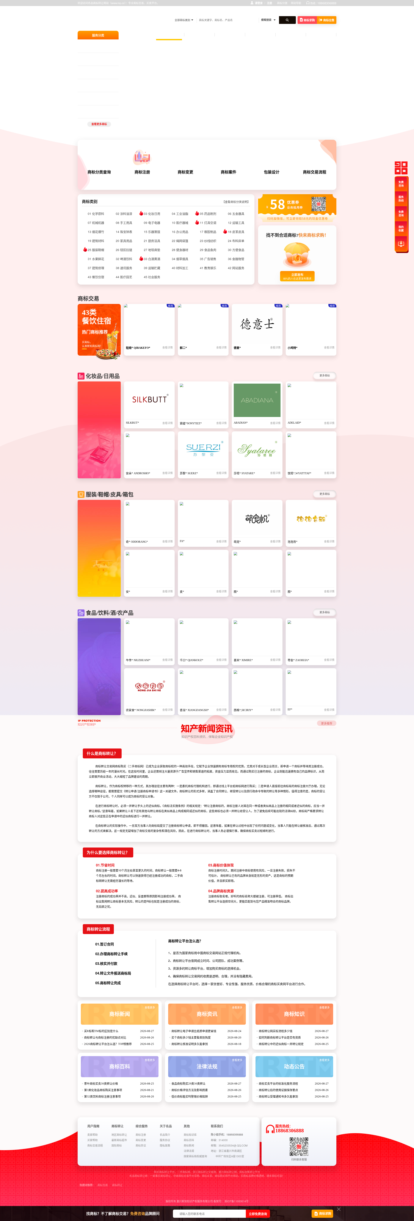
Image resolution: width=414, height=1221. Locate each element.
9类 (103, 44)
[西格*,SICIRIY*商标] (257, 688)
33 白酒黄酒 (152, 259)
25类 (90, 44)
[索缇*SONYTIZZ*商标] (203, 401)
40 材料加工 (180, 268)
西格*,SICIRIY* (243, 710)
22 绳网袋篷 (180, 241)
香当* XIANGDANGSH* (194, 710)
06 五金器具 (236, 213)
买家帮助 (92, 1140)
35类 (90, 83)
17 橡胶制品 (208, 231)
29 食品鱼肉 (208, 250)
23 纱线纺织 (208, 241)
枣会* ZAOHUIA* (298, 660)
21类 (104, 109)
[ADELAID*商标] (311, 401)
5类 (94, 57)
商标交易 (102, 1185)
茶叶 (208, 13)
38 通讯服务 (124, 268)
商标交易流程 (95, 1145)
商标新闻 (132, 1011)
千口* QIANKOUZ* (191, 660)
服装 (189, 13)
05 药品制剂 (208, 213)
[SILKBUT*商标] (149, 401)
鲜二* (183, 347)
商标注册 (199, 35)
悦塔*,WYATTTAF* (299, 473)
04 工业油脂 (180, 213)
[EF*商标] (311, 688)
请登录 (259, 3)
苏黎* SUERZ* (189, 473)
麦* (182, 591)
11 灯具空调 (208, 222)
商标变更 (141, 1140)
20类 (97, 109)
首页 (169, 34)
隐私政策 (165, 1145)
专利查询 (290, 35)
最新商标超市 (119, 1140)
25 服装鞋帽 (96, 250)
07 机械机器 (96, 222)
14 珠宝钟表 (124, 231)
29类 (90, 70)
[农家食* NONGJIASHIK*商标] (149, 688)
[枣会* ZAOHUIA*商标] (311, 638)
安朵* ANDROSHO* (138, 473)
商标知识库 (190, 1134)
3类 (89, 57)
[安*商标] (149, 570)
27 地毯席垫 (152, 250)
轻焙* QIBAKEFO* (138, 347)
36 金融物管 (236, 259)
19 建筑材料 (96, 241)
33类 (97, 96)
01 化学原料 (96, 213)
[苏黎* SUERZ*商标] (203, 451)
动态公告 (307, 1064)
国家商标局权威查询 (195, 1156)
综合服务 (260, 35)
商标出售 (328, 20)
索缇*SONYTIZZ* (191, 423)
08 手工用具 (124, 222)
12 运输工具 (236, 222)
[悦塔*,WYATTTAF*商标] (311, 451)
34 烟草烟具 (180, 259)
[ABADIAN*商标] (257, 401)
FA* (182, 541)
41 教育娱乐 (208, 268)
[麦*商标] (203, 570)
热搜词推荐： (87, 1185)
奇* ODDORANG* (137, 541)
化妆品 (199, 13)
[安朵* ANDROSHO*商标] (149, 451)
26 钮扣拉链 (124, 250)
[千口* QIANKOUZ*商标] (203, 638)
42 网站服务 (236, 268)
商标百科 (132, 1064)
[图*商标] (257, 570)
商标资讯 (219, 1011)
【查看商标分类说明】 (236, 201)
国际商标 (116, 1145)
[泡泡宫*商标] (311, 520)
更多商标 (325, 375)
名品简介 (165, 1134)
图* (236, 591)
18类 (97, 44)
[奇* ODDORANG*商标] (149, 520)
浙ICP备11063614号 (236, 1201)
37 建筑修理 (96, 268)
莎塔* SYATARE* (244, 473)
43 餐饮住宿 (96, 277)
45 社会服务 (152, 277)
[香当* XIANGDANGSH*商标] (203, 688)
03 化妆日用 (152, 213)
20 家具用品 (124, 241)
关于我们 (321, 35)
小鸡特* (293, 347)
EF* (290, 709)
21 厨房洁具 (152, 241)
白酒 (217, 13)
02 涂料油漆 (124, 213)
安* (128, 591)
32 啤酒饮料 (124, 259)
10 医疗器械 (180, 222)
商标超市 (229, 35)
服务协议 (165, 1140)
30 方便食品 (236, 250)
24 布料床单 (236, 241)
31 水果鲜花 (96, 259)
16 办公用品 (180, 231)
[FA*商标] (203, 520)
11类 (90, 109)
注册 (269, 3)
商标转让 (117, 1185)
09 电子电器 (152, 222)
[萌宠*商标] (257, 520)
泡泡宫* (293, 541)
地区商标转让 (119, 1134)
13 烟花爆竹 (96, 231)
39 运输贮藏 (152, 268)
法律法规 (219, 1064)
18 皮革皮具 (236, 231)
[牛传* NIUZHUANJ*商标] (149, 638)
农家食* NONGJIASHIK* (141, 710)
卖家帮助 (92, 1134)
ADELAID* (294, 422)
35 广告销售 (208, 259)
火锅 (225, 13)
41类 (104, 83)
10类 (100, 57)
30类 (97, 70)
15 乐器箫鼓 (152, 231)
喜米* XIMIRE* (243, 660)
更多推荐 (326, 723)
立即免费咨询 (258, 1214)
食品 (234, 13)
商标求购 (309, 20)
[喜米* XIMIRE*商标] (257, 638)
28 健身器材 (180, 250)
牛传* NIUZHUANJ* (138, 660)
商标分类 (282, 3)
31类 (104, 70)
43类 (97, 83)
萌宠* (237, 541)
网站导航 (296, 3)
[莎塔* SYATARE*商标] (257, 451)
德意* (237, 347)
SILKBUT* (132, 422)
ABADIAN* (241, 422)
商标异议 (141, 1145)
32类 (90, 96)
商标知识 (307, 1011)
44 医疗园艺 (124, 277)
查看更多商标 (99, 124)
